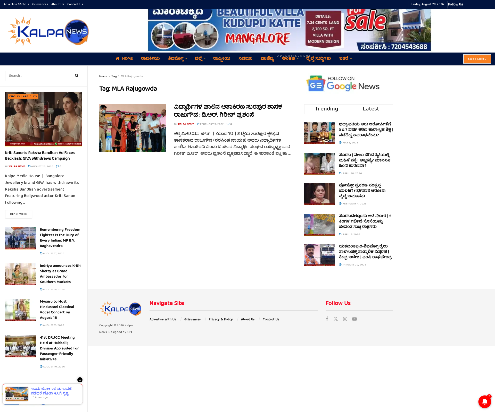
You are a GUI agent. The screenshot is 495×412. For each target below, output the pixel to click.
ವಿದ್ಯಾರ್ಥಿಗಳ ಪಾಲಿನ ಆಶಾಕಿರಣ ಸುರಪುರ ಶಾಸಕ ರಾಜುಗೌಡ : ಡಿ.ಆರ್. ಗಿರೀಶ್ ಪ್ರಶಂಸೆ (228, 111)
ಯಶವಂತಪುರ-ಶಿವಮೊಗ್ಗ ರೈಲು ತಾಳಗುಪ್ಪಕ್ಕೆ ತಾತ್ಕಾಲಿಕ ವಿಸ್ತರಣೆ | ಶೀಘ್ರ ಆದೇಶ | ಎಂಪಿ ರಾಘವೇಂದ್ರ (365, 252)
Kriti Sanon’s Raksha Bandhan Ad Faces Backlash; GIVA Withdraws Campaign (40, 156)
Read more (21, 214)
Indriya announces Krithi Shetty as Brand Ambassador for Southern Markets (60, 274)
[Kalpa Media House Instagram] (473, 4)
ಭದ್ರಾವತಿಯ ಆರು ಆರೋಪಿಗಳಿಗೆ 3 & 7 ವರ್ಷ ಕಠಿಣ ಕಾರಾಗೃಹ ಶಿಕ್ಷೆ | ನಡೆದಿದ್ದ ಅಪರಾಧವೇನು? (366, 130)
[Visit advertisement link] (294, 27)
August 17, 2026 (53, 253)
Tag (114, 76)
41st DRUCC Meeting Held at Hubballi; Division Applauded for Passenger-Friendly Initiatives (59, 348)
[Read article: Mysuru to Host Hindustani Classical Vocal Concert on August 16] (20, 310)
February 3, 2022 (211, 124)
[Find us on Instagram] (345, 319)
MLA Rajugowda (132, 76)
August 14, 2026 (53, 289)
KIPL (130, 332)
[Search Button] (77, 76)
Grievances (40, 4)
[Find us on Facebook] (327, 319)
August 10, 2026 (53, 366)
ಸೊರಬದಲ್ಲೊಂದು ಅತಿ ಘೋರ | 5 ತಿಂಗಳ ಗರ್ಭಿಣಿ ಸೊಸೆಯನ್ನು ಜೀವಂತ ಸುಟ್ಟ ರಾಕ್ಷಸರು (365, 221)
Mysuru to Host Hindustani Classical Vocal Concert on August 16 (57, 309)
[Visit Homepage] (47, 31)
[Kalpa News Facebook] (467, 4)
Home (103, 76)
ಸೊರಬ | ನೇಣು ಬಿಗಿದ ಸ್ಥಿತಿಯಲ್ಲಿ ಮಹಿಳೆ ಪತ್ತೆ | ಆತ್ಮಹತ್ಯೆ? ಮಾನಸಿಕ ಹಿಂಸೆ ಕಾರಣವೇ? (365, 160)
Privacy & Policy (221, 320)
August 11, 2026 (53, 325)
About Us (57, 4)
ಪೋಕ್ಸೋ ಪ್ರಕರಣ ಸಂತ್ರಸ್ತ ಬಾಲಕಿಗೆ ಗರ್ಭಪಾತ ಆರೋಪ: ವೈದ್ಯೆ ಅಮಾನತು (362, 191)
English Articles (23, 96)
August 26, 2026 (41, 166)
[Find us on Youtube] (354, 319)
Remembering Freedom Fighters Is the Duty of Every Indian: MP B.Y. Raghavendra (60, 238)
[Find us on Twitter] (335, 319)
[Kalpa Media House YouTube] (483, 4)
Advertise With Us (16, 4)
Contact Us (75, 4)
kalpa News (17, 166)
